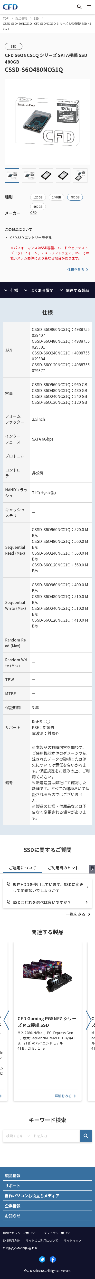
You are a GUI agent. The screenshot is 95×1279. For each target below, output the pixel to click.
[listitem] (79, 914)
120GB (38, 197)
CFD (33, 212)
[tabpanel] (47, 897)
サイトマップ (72, 1240)
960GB (38, 206)
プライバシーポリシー (58, 1233)
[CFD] (10, 8)
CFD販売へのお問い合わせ (20, 1248)
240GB (56, 197)
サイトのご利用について (42, 1240)
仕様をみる (75, 269)
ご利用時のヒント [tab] (63, 868)
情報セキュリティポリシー (20, 1233)
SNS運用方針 (11, 1240)
